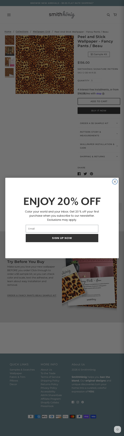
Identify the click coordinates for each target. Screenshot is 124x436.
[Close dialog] (114, 181)
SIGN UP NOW (62, 238)
